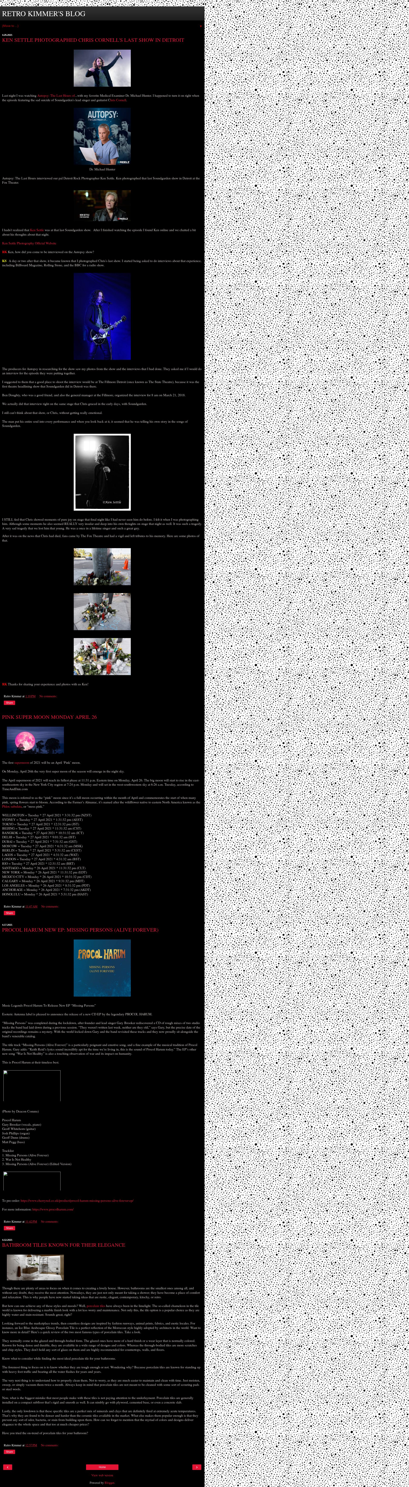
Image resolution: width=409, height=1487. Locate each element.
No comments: (48, 696)
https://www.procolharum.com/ (52, 1209)
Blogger (109, 1483)
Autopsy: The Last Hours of (56, 95)
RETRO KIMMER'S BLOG (43, 13)
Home (102, 1467)
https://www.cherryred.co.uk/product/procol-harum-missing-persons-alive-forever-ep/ (77, 1200)
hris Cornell (118, 100)
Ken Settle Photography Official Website (29, 243)
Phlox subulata (12, 806)
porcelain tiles (96, 1305)
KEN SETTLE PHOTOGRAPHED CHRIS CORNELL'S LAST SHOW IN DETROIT (93, 39)
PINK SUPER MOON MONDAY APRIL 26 (49, 716)
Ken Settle (37, 230)
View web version (102, 1475)
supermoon (21, 762)
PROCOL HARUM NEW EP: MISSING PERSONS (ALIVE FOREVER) (80, 929)
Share (9, 702)
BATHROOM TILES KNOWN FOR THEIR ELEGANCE (63, 1244)
